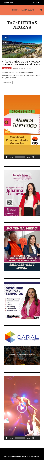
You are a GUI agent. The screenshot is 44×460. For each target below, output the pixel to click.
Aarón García (18, 68)
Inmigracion (7, 68)
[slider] (20, 157)
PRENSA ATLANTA (19, 456)
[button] (22, 127)
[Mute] (33, 157)
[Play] (7, 157)
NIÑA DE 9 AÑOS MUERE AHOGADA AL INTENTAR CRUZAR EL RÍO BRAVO (21, 63)
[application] (22, 127)
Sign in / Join (8, 2)
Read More (7, 83)
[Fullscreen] (37, 157)
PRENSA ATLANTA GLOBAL (23, 10)
